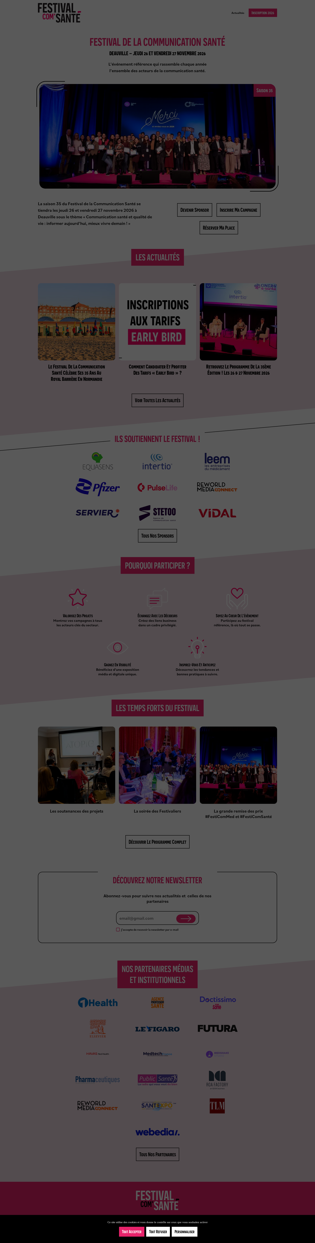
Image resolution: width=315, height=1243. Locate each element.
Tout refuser (158, 1231)
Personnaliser (185, 1231)
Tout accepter (131, 1231)
